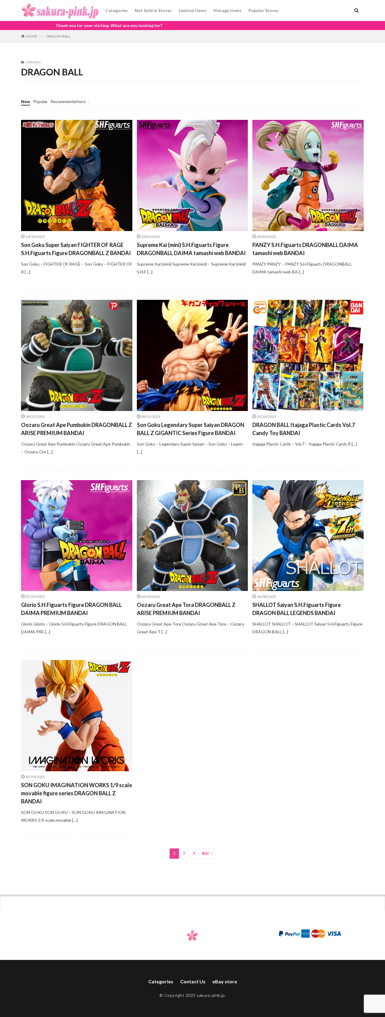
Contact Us (192, 981)
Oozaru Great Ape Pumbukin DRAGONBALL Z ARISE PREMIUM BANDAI (76, 429)
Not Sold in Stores (153, 10)
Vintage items (227, 10)
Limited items (192, 10)
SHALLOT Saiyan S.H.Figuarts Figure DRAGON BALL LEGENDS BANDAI (296, 608)
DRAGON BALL (58, 36)
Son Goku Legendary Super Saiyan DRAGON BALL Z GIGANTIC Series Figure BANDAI (190, 429)
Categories (116, 10)
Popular (40, 101)
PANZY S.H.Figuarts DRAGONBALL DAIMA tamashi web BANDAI (305, 249)
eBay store (224, 981)
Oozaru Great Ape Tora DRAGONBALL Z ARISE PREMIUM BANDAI (186, 608)
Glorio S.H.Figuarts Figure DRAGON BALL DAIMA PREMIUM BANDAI (71, 608)
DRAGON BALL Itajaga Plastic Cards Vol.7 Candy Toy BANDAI (303, 429)
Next (205, 853)
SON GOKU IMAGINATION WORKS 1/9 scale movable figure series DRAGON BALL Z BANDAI (76, 793)
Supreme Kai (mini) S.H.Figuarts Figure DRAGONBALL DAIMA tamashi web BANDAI (191, 249)
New (25, 101)
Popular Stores (263, 10)
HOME (31, 36)
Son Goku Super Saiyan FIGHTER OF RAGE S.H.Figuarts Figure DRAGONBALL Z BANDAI (76, 249)
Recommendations (68, 101)
